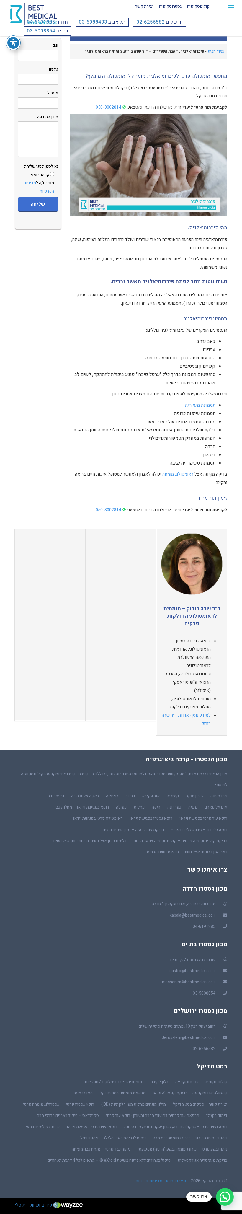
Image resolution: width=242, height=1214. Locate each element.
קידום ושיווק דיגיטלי (34, 1205)
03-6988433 (93, 22)
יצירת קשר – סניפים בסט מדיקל (200, 1104)
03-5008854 (41, 31)
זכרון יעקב (194, 796)
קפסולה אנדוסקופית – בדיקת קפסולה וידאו (190, 1093)
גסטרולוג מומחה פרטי (41, 1104)
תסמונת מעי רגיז (199, 405)
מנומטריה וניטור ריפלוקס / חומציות (114, 1082)
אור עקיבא (151, 796)
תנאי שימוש (176, 1181)
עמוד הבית (216, 51)
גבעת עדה (56, 796)
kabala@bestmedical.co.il (192, 915)
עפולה (121, 807)
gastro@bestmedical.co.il (192, 971)
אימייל (52, 93)
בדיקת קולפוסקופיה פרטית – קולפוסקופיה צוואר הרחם (180, 841)
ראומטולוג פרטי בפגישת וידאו (97, 818)
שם (55, 45)
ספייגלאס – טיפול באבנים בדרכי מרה (68, 1115)
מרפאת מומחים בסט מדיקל (122, 1093)
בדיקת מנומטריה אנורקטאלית (202, 1160)
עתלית (139, 807)
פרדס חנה (218, 796)
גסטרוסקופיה (170, 6)
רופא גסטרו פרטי (80, 1104)
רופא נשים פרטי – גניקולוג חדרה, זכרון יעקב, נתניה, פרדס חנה (175, 1127)
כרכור (130, 796)
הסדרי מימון (82, 1093)
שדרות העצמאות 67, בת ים (192, 959)
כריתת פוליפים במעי (43, 1127)
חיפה (156, 807)
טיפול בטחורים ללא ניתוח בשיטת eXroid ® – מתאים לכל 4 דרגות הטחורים (109, 1160)
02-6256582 (150, 22)
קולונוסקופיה (198, 6)
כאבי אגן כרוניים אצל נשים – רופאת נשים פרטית (187, 852)
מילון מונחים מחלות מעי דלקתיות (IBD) (133, 1104)
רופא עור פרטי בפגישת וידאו (203, 818)
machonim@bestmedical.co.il (188, 982)
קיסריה (173, 796)
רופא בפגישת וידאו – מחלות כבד (81, 807)
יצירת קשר (144, 6)
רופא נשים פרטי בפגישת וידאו (92, 1127)
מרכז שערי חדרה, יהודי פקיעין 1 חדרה (183, 904)
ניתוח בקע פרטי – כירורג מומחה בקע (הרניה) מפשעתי (182, 1149)
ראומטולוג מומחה (177, 474)
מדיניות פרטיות (148, 1181)
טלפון (53, 69)
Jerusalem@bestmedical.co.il (188, 1037)
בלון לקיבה (159, 1082)
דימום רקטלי (216, 1115)
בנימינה (112, 796)
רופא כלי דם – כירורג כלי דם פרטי (199, 830)
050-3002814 (108, 107)
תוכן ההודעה (47, 117)
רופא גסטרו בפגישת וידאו (151, 818)
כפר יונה (174, 807)
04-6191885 (41, 22)
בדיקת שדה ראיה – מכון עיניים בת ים (133, 830)
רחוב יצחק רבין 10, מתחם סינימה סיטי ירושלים (177, 1026)
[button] (225, 1197)
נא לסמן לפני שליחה (40, 178)
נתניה (192, 807)
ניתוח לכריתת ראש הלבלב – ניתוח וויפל (113, 1138)
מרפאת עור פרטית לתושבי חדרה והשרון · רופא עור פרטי (152, 1115)
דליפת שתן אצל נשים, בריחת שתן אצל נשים (90, 841)
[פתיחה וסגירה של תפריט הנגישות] (13, 43)
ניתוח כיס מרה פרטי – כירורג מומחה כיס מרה (190, 1138)
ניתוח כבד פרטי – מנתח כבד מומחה (101, 1149)
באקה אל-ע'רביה (85, 796)
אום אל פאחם (216, 807)
